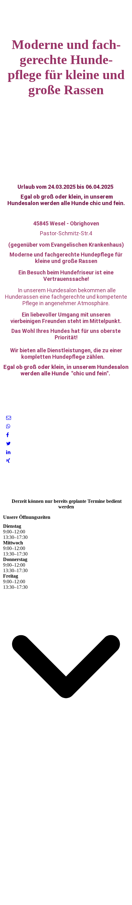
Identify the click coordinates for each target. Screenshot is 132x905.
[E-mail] (8, 417)
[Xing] (8, 460)
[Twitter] (8, 443)
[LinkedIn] (8, 452)
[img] (66, 15)
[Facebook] (7, 435)
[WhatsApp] (8, 426)
